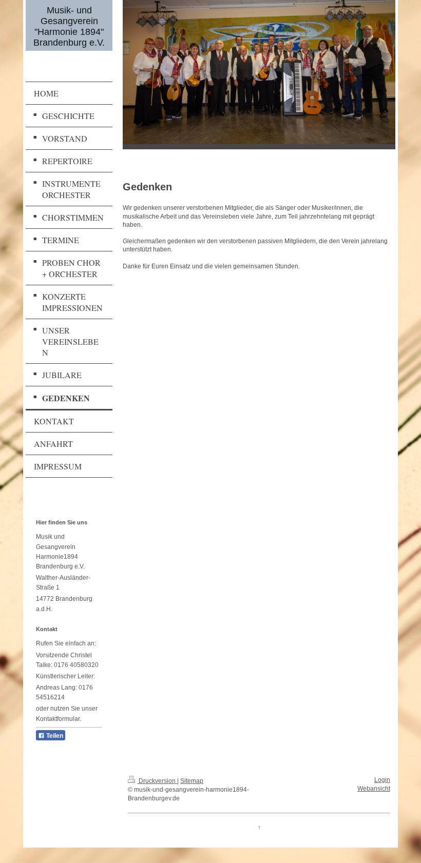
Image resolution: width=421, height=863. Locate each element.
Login (382, 779)
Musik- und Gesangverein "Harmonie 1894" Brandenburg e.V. (69, 26)
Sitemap (191, 780)
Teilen (54, 735)
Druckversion (157, 780)
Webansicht (373, 788)
